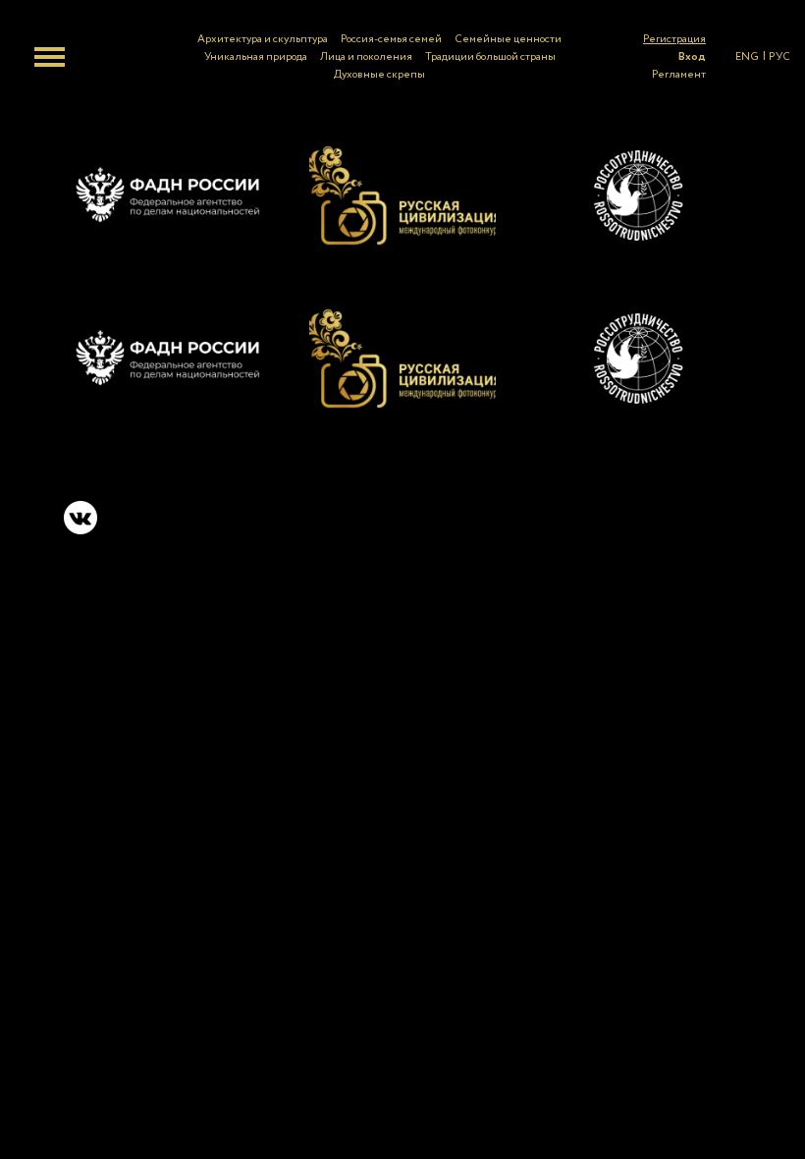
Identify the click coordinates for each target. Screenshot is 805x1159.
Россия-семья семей (391, 39)
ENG (747, 57)
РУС (779, 57)
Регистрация (674, 39)
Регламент (679, 75)
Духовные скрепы (379, 75)
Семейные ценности (508, 39)
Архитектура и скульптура (262, 39)
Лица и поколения (366, 57)
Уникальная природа (255, 57)
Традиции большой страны (490, 57)
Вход (692, 57)
